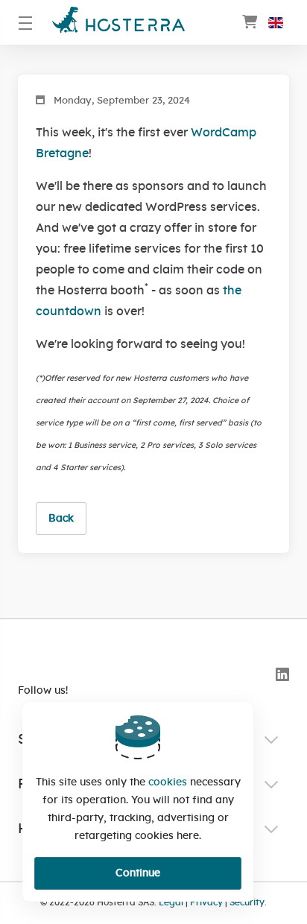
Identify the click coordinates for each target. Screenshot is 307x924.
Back (61, 518)
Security (247, 903)
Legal (171, 903)
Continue (137, 873)
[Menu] (26, 22)
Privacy (206, 903)
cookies (167, 782)
